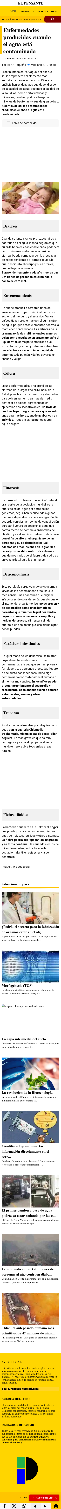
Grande (51, 64)
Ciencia (9, 58)
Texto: (6, 64)
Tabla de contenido (24, 123)
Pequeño (20, 64)
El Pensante (30, 3)
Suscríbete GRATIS (46, 1497)
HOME (13, 11)
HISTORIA (26, 11)
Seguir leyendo (9, 1382)
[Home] (56, 1507)
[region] (30, 154)
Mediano (36, 64)
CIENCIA (41, 11)
